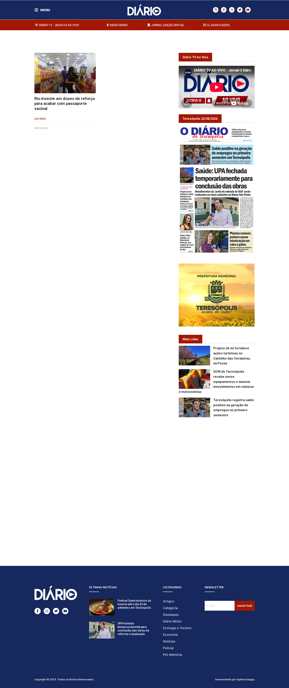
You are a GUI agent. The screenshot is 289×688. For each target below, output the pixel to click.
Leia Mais (40, 118)
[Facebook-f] (223, 10)
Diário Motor (172, 621)
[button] (215, 10)
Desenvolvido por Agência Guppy (235, 679)
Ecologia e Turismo (177, 628)
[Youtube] (248, 10)
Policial (168, 648)
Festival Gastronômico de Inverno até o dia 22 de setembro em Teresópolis (134, 604)
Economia (170, 635)
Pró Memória (172, 655)
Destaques (171, 615)
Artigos (168, 601)
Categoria (170, 608)
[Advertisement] (234, 449)
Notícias (169, 641)
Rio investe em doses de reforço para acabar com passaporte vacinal (64, 103)
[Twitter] (240, 10)
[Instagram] (232, 10)
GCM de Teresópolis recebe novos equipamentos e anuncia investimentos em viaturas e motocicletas (216, 382)
